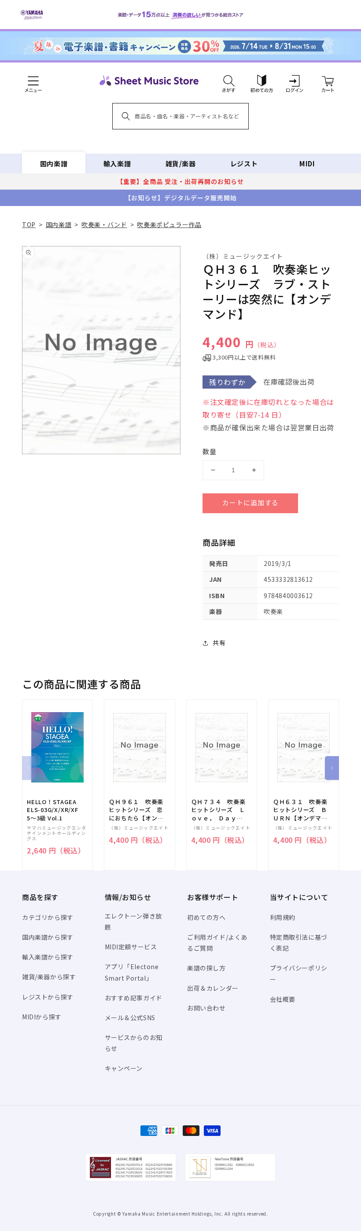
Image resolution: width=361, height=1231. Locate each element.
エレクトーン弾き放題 (133, 921)
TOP (29, 224)
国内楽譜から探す (48, 937)
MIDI (307, 163)
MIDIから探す (42, 1016)
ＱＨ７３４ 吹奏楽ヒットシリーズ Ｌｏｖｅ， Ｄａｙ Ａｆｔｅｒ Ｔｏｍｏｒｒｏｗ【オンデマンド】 (218, 810)
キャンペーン (124, 1068)
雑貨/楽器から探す (49, 976)
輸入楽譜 (117, 163)
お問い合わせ (206, 1007)
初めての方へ (206, 917)
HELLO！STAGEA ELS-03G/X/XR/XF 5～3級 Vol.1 (52, 810)
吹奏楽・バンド (104, 224)
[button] (228, 80)
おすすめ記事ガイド (133, 997)
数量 (210, 451)
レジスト (244, 163)
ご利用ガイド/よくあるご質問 (217, 942)
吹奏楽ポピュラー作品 (169, 224)
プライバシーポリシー (299, 973)
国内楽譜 (53, 163)
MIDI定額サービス (131, 946)
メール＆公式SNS (130, 1017)
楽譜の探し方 (206, 967)
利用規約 (282, 917)
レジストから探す (48, 996)
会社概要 (282, 999)
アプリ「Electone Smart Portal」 (132, 972)
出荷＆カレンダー (213, 988)
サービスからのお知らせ (133, 1043)
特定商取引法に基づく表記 (299, 942)
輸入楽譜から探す (48, 956)
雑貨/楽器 (181, 163)
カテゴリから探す (48, 917)
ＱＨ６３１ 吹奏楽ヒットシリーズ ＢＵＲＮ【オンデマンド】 (300, 810)
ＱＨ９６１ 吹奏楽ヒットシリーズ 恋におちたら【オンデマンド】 (136, 810)
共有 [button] (219, 642)
